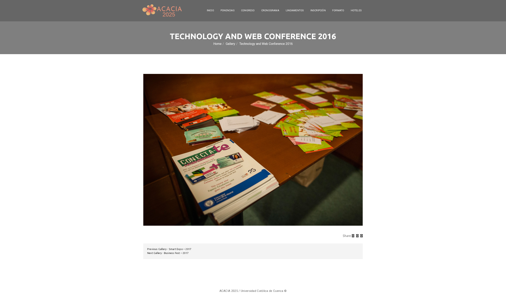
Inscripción (318, 10)
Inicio (210, 10)
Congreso (248, 10)
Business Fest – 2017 (176, 253)
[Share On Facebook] (357, 236)
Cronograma (270, 10)
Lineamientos (295, 10)
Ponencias (228, 10)
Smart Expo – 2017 (180, 249)
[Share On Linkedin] (361, 236)
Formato (338, 10)
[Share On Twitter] (353, 236)
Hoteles (356, 10)
